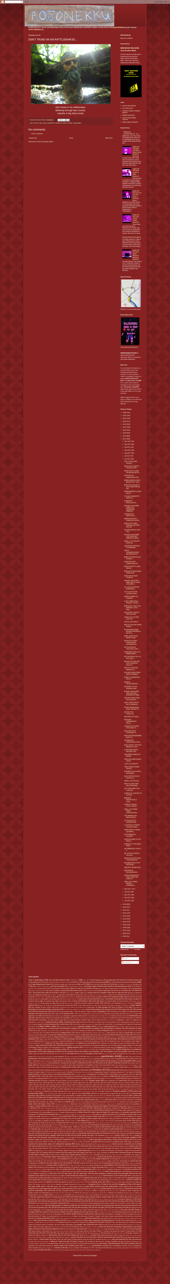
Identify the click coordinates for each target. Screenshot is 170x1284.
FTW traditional (132, 1053)
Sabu (71, 1161)
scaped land (134, 1161)
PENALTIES (138, 1129)
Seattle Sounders (81, 1165)
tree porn (95, 1225)
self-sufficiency (134, 1165)
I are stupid (129, 1072)
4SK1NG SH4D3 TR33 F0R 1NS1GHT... (132, 698)
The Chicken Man (121, 1197)
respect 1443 (59, 1152)
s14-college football (99, 1159)
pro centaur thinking (81, 1139)
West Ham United (53, 1237)
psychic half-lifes (42, 1141)
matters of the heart (109, 1106)
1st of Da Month (72, 982)
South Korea (94, 1179)
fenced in (34, 1047)
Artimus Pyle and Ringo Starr (117, 995)
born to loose (47, 1007)
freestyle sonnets (92, 1054)
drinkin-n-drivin (46, 1037)
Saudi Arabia (123, 1161)
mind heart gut (63, 1110)
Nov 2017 (127, 444)
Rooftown (83, 1157)
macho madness (134, 1102)
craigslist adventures (86, 1024)
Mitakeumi (89, 1110)
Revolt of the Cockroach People (120, 1152)
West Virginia (65, 1237)
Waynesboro (53, 1235)
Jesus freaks (135, 1080)
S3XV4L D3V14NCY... (131, 622)
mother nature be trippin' (99, 1112)
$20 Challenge (96, 980)
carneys (85, 1013)
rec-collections (136, 1148)
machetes (123, 1102)
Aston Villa (40, 997)
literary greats (122, 1097)
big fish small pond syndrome (84, 1003)
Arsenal (78, 995)
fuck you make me (40, 1056)
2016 (125, 904)
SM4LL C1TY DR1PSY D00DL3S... (132, 542)
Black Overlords (128, 1003)
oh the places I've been (98, 1125)
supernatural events (131, 1188)
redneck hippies (63, 1150)
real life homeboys (42, 1148)
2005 (125, 936)
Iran (70, 1080)
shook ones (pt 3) (55, 1171)
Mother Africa (83, 1112)
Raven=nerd (108, 1146)
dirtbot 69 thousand (52, 1032)
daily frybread (109, 1026)
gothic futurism (100, 1061)
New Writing (82, 1121)
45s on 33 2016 (108, 984)
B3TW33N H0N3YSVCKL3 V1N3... (130, 799)
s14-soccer (49, 1161)
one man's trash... (67, 1127)
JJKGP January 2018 (68, 1085)
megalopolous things (136, 1106)
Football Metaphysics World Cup (53, 1051)
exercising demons (69, 1043)
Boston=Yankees (60, 1007)
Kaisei (132, 1089)
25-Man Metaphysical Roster (40, 984)
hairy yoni (39, 1065)
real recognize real (80, 1148)
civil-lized (31, 1020)
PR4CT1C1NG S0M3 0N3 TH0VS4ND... (131, 784)
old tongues (55, 1127)
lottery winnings (40, 1102)
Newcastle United (120, 1120)
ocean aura (83, 1125)
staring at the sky (98, 1182)
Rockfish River (99, 1154)
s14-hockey (123, 1159)
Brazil (113, 1007)
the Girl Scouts (74, 1203)
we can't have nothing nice (70, 1235)
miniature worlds (77, 1110)
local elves (108, 1100)
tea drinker (68, 1195)
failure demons (131, 1043)
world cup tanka (129, 1243)
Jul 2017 (127, 456)
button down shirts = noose (70, 1011)
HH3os (136, 1067)
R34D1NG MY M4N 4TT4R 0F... (131, 577)
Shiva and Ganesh (33, 1171)
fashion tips (64, 1045)
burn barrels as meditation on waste (74, 1009)
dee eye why (36, 1030)
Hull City (89, 1072)
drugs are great (59, 1037)
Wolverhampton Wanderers (38, 1243)
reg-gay (72, 1150)
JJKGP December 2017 (114, 1082)
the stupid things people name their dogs (124, 1212)
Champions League (69, 1015)
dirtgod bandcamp (128, 115)
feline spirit (138, 1045)
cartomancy (107, 1013)
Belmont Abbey (111, 1001)
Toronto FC (52, 1222)
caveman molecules (119, 1013)
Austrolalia (56, 997)
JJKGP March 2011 (55, 1087)
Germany (60, 1058)
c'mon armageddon (99, 1011)
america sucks (78, 990)
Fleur (29, 1049)
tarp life (40, 1195)
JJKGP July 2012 (110, 1085)
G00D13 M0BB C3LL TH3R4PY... (131, 597)
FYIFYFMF (82, 1056)
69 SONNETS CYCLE (123, 984)
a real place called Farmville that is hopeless (99, 986)
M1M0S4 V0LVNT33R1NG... (131, 683)
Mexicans (124, 1108)
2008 (125, 927)
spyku (71, 1182)
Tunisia (138, 1224)
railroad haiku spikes (45, 1144)
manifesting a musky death (106, 1104)
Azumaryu (71, 997)
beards (102, 999)
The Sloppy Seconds (104, 1212)
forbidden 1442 (98, 1051)
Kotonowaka (77, 1091)
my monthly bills (65, 1116)
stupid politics (77, 123)
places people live (96, 1133)
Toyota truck (93, 1222)
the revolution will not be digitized (68, 1212)
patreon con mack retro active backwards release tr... (132, 663)
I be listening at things (45, 1074)
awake (63, 997)
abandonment (122, 986)
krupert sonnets (105, 1091)
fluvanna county (60, 1049)
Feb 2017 (127, 898)
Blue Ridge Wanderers (86, 1005)
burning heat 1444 (45, 1011)
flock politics (38, 1049)
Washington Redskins (132, 1233)
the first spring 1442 (122, 1201)
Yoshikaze (85, 1247)
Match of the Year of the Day (72, 1106)
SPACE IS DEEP (132, 1180)
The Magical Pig (48, 1210)
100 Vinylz (120, 980)
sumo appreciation (45, 1188)
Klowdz (69, 1091)
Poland (131, 1135)
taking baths (129, 1192)
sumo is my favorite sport (64, 1188)
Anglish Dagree (79, 992)
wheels (73, 1237)
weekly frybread (106, 1235)
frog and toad (107, 1053)
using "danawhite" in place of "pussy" (115, 1229)
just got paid (107, 1089)
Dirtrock (78, 1032)
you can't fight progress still (120, 1247)
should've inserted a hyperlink (85, 1171)
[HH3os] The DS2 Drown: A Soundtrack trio (132, 859)
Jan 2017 (127, 901)
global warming (99, 1058)
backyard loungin (118, 997)
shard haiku (88, 1169)
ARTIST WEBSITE (34, 29)
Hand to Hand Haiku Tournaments (73, 1065)
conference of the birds (86, 1022)
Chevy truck (122, 1015)
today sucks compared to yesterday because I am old (102, 1220)
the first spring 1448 (41, 1203)
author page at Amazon (130, 122)
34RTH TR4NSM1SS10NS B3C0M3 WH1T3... (131, 552)
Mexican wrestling (111, 1108)
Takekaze (120, 1192)
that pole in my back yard (53, 1197)
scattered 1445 (96, 1163)
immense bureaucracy (132, 1076)
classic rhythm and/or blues (58, 1020)
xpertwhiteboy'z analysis (100, 1245)
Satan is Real (112, 1161)
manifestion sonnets (123, 1104)
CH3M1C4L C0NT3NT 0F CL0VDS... (133, 794)
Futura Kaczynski (72, 1056)
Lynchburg (87, 1102)
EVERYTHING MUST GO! (36, 1043)
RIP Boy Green (54, 1154)
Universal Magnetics (52, 1229)
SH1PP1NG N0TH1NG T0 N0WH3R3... (132, 546)
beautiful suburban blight (35, 1001)
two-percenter (55, 1227)
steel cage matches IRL (125, 1182)
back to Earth (102, 997)
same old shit (81, 1161)
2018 (125, 436)
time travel (44, 1220)
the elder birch (90, 1199)
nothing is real (137, 1123)
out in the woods (46, 1129)
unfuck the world (104, 1227)
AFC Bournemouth (53, 988)
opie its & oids (137, 1127)
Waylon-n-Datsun (41, 1235)
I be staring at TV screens (95, 1074)
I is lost (111, 1074)
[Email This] (59, 120)
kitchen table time (58, 1091)
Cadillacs (124, 1011)
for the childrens (82, 1051)
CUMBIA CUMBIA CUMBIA (47, 1026)
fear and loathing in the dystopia (88, 1045)
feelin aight (117, 1045)
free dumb (70, 1054)
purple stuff (96, 1142)
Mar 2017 (127, 895)
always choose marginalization (132, 988)
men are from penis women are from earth (69, 1108)
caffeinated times (134, 1011)
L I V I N (46, 1093)
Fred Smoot (61, 1053)
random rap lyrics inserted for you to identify (127, 1144)
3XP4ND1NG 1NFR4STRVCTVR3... (132, 741)
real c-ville (31, 1148)
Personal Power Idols (116, 1131)
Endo (29, 1041)
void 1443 (39, 1233)
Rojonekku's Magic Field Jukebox (54, 1157)
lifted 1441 (31, 1097)
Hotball (70, 1072)
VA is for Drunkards (135, 1229)
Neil (31, 1120)
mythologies (56, 1118)
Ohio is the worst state (116, 1125)
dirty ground (86, 1032)
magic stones (32, 1104)
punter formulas (72, 1141)
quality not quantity (133, 1141)
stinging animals (40, 1184)
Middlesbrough (135, 1108)
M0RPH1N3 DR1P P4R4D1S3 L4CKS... (132, 519)
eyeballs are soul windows (87, 1043)
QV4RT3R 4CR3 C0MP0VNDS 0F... (131, 562)
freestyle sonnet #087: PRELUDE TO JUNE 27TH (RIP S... (132, 582)
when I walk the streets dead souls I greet (106, 1237)
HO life (68, 1070)
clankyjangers (42, 1020)
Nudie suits (34, 1125)
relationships (82, 1150)
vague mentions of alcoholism (40, 1231)
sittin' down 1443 (85, 1173)
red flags (35, 1150)
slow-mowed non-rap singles (55, 1175)
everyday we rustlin (98, 1041)
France (137, 1051)
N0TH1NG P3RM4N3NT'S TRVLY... (130, 721)
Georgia (52, 1058)
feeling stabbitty (127, 1045)
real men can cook (66, 1148)
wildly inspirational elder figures (39, 1241)
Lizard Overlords (89, 1100)
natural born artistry (107, 1118)
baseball (36, 999)
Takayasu (111, 1192)
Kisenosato (47, 1091)
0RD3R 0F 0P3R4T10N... (132, 867)
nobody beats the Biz (102, 1123)
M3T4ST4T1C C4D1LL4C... (129, 713)
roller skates (74, 1157)
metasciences (97, 1108)
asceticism (31, 997)
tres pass (105, 1224)
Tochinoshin (77, 1220)
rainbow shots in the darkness (85, 1144)
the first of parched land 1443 (78, 1201)
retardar (104, 1152)
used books (80, 1229)
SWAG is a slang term (99, 1190)
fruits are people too (119, 1053)
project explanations (96, 1139)
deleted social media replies (51, 1030)
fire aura (110, 1047)
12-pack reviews (133, 980)
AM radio (49, 990)
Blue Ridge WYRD (100, 1005)
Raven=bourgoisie (73, 1146)
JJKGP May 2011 (97, 1087)
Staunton (113, 1182)
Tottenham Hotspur (63, 1222)
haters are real (116, 1065)
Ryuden (139, 1157)
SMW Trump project (133, 1175)
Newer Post (33, 138)
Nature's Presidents (122, 1118)
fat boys (74, 1045)
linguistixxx (108, 1097)
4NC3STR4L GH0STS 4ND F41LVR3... (131, 613)
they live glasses (129, 1214)
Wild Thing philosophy (135, 1239)
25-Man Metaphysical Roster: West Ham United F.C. (131, 877)
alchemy (89, 988)
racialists (31, 1144)
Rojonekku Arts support (132, 1154)
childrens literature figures (43, 1017)
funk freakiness (59, 1056)
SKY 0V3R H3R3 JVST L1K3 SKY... (132, 789)
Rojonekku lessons (34, 1157)
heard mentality (84, 1067)
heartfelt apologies (107, 1067)
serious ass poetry (98, 1167)
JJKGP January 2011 (51, 1085)
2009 (125, 925)
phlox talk (31, 1133)
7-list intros (135, 984)
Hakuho (47, 1065)
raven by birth (36, 1146)
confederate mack (70, 1022)
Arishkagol (70, 995)
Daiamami (99, 1026)
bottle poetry (91, 1007)
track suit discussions (119, 1222)
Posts (125, 958)
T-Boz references (66, 1192)
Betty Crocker (69, 1003)
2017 (125, 439)
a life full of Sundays (57, 986)
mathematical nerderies (91, 1106)
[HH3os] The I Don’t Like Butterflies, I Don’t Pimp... (132, 607)
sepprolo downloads (64, 1167)
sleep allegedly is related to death (105, 1173)
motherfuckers (115, 1112)
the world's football (70, 1214)
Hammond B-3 (57, 1065)
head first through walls (51, 1067)
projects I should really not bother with (119, 1139)
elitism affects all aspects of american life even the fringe (97, 1039)
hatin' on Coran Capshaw (130, 1065)
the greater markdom (108, 1203)
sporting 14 (50, 1182)
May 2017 (128, 889)
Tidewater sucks (135, 1218)
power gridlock (131, 1137)
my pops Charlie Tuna (93, 1116)
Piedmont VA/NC (71, 1133)
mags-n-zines (46, 1104)
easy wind (113, 1037)
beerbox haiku (66, 1001)
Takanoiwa (94, 1192)
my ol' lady (78, 1116)
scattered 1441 (44, 1163)
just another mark (95, 1089)
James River (123, 1080)
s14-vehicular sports (62, 1161)
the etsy (112, 1199)
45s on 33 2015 (95, 984)
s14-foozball (113, 1159)
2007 (125, 930)
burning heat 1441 (111, 1009)
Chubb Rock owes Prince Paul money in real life (124, 1017)
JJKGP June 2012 (40, 1087)
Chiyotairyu (104, 1017)
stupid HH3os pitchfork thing (95, 1186)
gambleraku (51, 123)
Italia (82, 1080)
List (114, 1097)
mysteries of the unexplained (124, 1116)
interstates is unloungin (48, 1080)
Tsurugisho (130, 1224)
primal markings (48, 1139)
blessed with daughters (45, 1005)
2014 (125, 910)
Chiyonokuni (85, 1017)
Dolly (120, 1032)
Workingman (116, 1243)
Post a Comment (37, 134)
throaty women (103, 1218)
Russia (118, 1157)
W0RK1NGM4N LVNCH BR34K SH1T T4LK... (132, 481)
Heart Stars (95, 1067)
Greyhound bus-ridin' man (86, 1063)
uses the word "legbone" (94, 1229)
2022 (125, 424)
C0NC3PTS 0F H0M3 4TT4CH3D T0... (131, 727)
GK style (89, 1058)
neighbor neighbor (136, 1118)
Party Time (98, 1129)
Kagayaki (125, 1089)
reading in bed (133, 1146)
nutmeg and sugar (46, 1125)
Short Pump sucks (68, 1171)
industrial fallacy (86, 1078)
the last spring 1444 (118, 1207)
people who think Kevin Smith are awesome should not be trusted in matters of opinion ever (58, 1131)
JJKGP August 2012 (79, 1082)
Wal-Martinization (106, 1233)
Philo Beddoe (136, 1131)
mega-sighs (122, 1106)
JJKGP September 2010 (66, 1089)
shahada (78, 1169)
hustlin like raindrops (116, 1072)
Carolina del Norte (96, 1013)
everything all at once (113, 1041)
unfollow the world (91, 1227)
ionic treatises (62, 1080)
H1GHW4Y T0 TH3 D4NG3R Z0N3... (131, 687)
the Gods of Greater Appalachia (90, 1203)
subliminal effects (128, 1186)
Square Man (79, 1182)
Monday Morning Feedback (131, 237)
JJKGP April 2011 (48, 1082)
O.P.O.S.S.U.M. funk (72, 1125)
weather (94, 1235)
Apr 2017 (127, 892)
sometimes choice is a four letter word (112, 1177)
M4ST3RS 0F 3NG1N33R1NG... (131, 871)
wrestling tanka (73, 1245)
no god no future (86, 1123)
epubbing (55, 1041)
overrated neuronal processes (75, 1129)
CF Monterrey (57, 1015)
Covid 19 (75, 1024)
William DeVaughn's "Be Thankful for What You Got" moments (91, 1241)
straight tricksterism (70, 1184)
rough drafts (92, 1157)
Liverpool (37, 1099)
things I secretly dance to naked (83, 1216)
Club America (109, 1020)
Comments (127, 962)
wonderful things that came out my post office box (63, 1243)
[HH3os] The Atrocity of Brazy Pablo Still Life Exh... (132, 486)
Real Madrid (55, 1148)
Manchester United (89, 1104)
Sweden (122, 1190)
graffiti (128, 1061)
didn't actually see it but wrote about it (124, 1030)
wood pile (85, 1243)
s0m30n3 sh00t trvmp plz (37, 1159)
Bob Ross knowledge (114, 1005)
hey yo (129, 1067)
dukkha (70, 1037)
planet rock (109, 1133)
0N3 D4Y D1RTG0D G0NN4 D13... (131, 668)
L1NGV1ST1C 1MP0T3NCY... (130, 515)
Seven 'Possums (35, 1169)
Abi (132, 986)
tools (37, 1222)
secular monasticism (95, 1165)
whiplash (35, 1239)
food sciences (107, 1049)
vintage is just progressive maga (114, 1231)
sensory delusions (50, 1167)
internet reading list (133, 1078)
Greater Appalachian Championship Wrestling (61, 1063)
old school (45, 1127)
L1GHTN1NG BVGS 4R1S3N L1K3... (131, 750)
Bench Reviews (124, 1001)
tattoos (46, 1195)
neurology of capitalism (42, 1120)
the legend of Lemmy (135, 1207)
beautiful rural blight (133, 999)
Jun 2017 (127, 459)
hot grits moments (60, 1072)
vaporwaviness (57, 1231)
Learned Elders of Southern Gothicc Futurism (79, 1095)
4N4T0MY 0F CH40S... (132, 717)
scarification (32, 1163)
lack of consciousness (101, 1093)
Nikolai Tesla (44, 1123)
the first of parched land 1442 (55, 1201)
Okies (127, 1125)
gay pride (125, 1056)
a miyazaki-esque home (75, 986)
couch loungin (37, 1024)
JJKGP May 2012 (111, 1087)
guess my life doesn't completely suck (111, 1063)
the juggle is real (38, 1205)
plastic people (82, 1135)
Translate (137, 949)
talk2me (137, 1192)
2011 (125, 919)
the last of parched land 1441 (85, 1205)
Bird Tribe (100, 1003)
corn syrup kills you (111, 1022)
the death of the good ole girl (48, 1199)
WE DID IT (86, 1235)
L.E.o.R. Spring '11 (72, 1093)
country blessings (50, 1024)
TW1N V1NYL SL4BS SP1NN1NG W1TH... (132, 472)
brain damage (103, 1007)
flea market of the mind (133, 1047)
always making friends (37, 990)
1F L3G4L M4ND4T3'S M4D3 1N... (132, 497)
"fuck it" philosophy (35, 980)
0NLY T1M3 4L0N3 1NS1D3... (130, 462)
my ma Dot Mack (52, 1116)
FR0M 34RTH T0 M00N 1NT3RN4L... (132, 830)
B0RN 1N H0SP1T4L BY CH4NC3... (132, 558)
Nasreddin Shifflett (79, 1118)
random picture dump (103, 1144)
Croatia (128, 1024)
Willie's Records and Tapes (122, 1241)
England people (38, 1041)
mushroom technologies (47, 1114)
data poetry (31, 1028)
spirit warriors (38, 1182)
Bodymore (126, 1005)
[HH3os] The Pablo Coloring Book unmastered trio (130, 642)
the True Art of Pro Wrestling (52, 1214)
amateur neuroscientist (62, 990)
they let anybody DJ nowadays (111, 1214)
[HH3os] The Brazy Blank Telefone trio (132, 572)
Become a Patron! (126, 38)
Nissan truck (62, 1123)
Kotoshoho (87, 1091)
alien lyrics (99, 988)
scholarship (108, 1163)
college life (135, 1020)
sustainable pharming (83, 1190)
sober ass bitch (68, 1177)
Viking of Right (96, 1231)
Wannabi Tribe (118, 1233)
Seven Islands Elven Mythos (51, 1169)
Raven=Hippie (97, 1146)
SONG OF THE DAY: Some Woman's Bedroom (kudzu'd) (136, 254)
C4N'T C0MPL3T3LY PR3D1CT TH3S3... (131, 602)
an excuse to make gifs (102, 990)
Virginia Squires (131, 1231)
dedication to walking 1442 (94, 1028)
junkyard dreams (82, 1089)
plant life (132, 1133)
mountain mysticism (129, 1112)
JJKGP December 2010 (96, 1082)
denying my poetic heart (87, 1030)
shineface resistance (131, 1169)
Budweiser (127, 132)
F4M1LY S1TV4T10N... (132, 781)
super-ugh (118, 1188)
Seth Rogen (111, 1167)
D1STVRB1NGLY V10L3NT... (130, 835)
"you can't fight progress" (57, 980)
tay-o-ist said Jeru (58, 1195)
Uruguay (71, 1229)
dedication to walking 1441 (71, 1028)
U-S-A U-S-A (65, 1227)
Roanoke (89, 1154)
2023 (125, 421)
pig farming (82, 1133)
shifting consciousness (115, 1169)
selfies (30, 1167)
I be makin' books (79, 1074)
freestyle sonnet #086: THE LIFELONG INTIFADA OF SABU (131, 693)
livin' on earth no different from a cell (55, 1100)
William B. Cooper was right (60, 1241)
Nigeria (36, 1123)
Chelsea (113, 1015)
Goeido (42, 1061)
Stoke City (50, 1184)
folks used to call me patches (79, 1049)
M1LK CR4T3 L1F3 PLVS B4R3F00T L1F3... (132, 746)
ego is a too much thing (47, 1039)
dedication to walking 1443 (116, 1028)
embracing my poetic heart (129, 1039)
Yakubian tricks (60, 1248)
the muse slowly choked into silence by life (90, 1210)
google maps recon (79, 1061)
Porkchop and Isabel (83, 1137)
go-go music (110, 1058)
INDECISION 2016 (72, 1078)
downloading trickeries (73, 1035)
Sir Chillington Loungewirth (38, 1173)
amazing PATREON (117, 27)
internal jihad (119, 1078)
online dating (119, 1127)
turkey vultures (33, 1227)
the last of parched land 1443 (132, 1205)
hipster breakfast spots (47, 1070)
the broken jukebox (88, 1197)
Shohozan (44, 1171)
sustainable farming (68, 1190)
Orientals (34, 1129)
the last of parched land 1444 (41, 1207)
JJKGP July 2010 (83, 1085)
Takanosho (103, 1192)
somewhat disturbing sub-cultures (50, 1179)
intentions (110, 1078)
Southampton (105, 1179)
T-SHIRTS (76, 1192)
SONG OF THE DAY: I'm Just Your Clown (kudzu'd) (137, 194)
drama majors (97, 1035)
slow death (124, 1173)
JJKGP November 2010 (126, 1087)
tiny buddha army (57, 1220)
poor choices (60, 1137)
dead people (54, 1028)
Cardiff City (77, 1013)
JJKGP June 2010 (125, 1085)
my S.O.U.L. (109, 1116)
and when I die (57, 993)
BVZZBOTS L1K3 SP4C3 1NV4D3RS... (132, 772)
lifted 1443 (53, 1097)
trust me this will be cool (117, 1224)
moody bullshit (46, 1112)
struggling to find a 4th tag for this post (101, 1184)
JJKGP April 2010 (33, 1082)
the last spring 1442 (85, 1207)
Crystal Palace (137, 1024)
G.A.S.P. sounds (94, 1056)
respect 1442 (47, 1152)
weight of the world (130, 1235)
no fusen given (74, 1123)
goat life (119, 1059)
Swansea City (113, 1190)
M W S (115, 1102)
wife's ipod (107, 1239)
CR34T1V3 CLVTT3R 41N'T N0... (131, 618)
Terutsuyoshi (138, 1195)
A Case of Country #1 (42, 986)
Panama (90, 1129)
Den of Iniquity (65, 1030)
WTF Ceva (86, 1245)
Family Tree (52, 1045)
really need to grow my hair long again (99, 1148)
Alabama (80, 988)
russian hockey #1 (128, 1157)
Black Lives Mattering (114, 1003)
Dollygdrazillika (128, 1032)
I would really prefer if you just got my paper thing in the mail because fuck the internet (67, 1076)
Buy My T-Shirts (85, 1011)
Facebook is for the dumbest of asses (112, 1043)
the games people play (58, 1203)
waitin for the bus (82, 1233)
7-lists (30, 986)
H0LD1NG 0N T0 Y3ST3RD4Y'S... (130, 732)
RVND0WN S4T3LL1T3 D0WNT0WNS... (132, 653)
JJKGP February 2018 (35, 1085)
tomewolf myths (129, 1220)
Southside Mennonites (117, 1179)
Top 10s (44, 1222)
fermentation (55, 1047)
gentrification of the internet (37, 1059)
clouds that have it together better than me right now (86, 1020)
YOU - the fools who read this (100, 1247)
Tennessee (105, 1195)
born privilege (36, 1007)
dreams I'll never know (126, 1035)
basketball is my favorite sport (50, 999)
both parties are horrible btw (76, 1007)
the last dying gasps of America (57, 1205)
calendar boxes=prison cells (38, 1014)
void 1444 (49, 1233)
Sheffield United (100, 1169)
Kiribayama (38, 1091)
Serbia (75, 1167)
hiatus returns (32, 1070)
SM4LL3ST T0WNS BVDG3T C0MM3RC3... (130, 883)
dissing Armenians (99, 1032)
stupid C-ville (45, 1186)
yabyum (50, 1247)
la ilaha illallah (85, 1093)
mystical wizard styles (43, 1118)
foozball (70, 1051)
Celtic (130, 1013)
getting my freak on (72, 1058)
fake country (43, 123)
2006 (125, 933)
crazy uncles (109, 1024)
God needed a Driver (132, 1058)
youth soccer (79, 1250)
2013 (125, 913)
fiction (63, 1047)
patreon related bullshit (111, 1129)
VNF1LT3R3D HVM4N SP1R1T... (131, 767)
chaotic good (81, 1015)
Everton (86, 1041)
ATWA (48, 997)
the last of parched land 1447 (65, 1207)
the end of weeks (102, 1199)
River (63, 1155)
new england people (58, 1120)
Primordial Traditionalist (63, 1139)
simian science (110, 1171)
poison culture (120, 1135)
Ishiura (76, 1080)
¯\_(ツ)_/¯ (74, 980)
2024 (125, 418)
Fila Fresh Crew (87, 1047)
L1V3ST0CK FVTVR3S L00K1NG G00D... (132, 826)
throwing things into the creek (119, 1218)
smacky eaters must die (94, 1175)
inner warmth (101, 1078)
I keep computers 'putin (125, 1074)
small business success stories (113, 1176)
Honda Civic (127, 1070)
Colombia (31, 1022)
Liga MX (62, 1097)
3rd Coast (72, 984)
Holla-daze (84, 1070)
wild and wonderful (118, 1239)
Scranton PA (40, 1165)
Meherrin (33, 1108)
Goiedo (49, 1061)
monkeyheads (34, 1112)
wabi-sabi (59, 1233)
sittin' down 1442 (70, 1173)
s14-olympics (133, 1159)
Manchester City (76, 1104)
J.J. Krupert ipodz (93, 1080)
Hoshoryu (50, 1072)
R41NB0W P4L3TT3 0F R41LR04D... (132, 863)
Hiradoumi (60, 1070)
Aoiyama (130, 992)
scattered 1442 (58, 1163)
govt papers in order (116, 1061)
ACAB (138, 986)
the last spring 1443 (102, 1207)
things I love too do (65, 1216)
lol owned (119, 1099)
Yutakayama (89, 1250)
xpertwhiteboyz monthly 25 (120, 1245)
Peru (127, 1131)
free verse (80, 1053)
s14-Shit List (39, 1161)
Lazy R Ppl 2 (125, 1093)
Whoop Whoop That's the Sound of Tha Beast (87, 1239)
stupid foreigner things (75, 1186)
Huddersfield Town (79, 1072)
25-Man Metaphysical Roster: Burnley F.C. (132, 708)
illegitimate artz (115, 1076)
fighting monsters (73, 1047)
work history (103, 1243)
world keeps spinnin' (44, 1245)
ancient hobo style (42, 993)
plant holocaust (121, 1133)
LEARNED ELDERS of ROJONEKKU (50, 1095)
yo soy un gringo (74, 1247)
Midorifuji (30, 1110)
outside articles (58, 1129)
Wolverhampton (137, 1241)
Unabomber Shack (77, 1227)
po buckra (110, 1135)
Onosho (128, 1127)
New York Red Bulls (107, 1120)
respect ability (96, 1152)
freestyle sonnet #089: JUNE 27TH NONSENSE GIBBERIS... (131, 508)
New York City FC (94, 1120)
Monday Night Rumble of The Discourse (129, 1110)
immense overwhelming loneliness (38, 1078)
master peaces (55, 1106)
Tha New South (35, 1197)
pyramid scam (118, 1142)
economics (122, 1037)
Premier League (33, 1139)
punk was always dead (58, 1141)
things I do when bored (49, 1216)
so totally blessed (56, 1177)
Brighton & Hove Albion (125, 1007)
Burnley (57, 1011)
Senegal (39, 1167)
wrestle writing (59, 1245)
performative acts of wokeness (98, 1131)
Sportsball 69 (62, 1182)
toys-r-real (104, 1222)
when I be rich (84, 1237)
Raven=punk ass (120, 1146)
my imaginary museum (125, 1114)
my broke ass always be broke (103, 1114)
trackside (132, 1222)
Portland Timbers (98, 1137)
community (40, 1022)
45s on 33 (81, 984)
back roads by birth (89, 997)
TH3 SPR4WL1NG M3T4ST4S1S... (130, 816)
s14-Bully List (85, 1159)
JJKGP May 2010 (83, 1087)
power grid (116, 1137)
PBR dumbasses (127, 1129)
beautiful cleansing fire (115, 999)
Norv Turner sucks (115, 1123)
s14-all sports (51, 1159)
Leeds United (99, 1095)
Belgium (102, 1001)
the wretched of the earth (89, 1214)
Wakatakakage (94, 1233)
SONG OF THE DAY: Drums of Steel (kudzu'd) (136, 172)
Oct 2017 (127, 447)
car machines (65, 1014)
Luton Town (77, 1102)
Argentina (61, 995)
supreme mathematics (35, 1190)
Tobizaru (69, 1220)
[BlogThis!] (61, 120)
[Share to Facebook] (66, 120)
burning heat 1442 (126, 1009)
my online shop (127, 108)
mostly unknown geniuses (68, 1112)
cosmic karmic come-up (127, 1022)
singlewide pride (137, 1171)
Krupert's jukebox (120, 1091)
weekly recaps (117, 1235)
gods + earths (32, 1061)
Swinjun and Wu (33, 1192)
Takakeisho (85, 1192)
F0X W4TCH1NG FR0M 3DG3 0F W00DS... (132, 673)
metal (87, 1108)
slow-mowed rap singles (75, 1176)
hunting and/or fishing (100, 1072)
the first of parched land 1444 (102, 1201)
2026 (125, 412)
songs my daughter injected (72, 1179)
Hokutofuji (75, 1070)
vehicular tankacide (68, 1231)
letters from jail (121, 1095)
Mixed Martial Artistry (102, 1110)
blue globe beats (59, 1005)
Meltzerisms (50, 1108)
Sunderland (94, 1188)
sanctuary (90, 1161)
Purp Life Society (84, 1141)
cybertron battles (84, 1026)
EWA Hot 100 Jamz (52, 1043)
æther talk (42, 988)
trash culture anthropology (65, 1224)
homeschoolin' (115, 1070)
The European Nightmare (124, 1199)
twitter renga (44, 1227)
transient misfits (40, 1224)
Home (71, 138)
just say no (117, 1089)
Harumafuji (105, 1065)
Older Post (108, 138)
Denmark (75, 1030)
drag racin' (86, 1035)
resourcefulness (137, 1150)
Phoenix (39, 1133)
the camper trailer (105, 1197)
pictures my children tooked (54, 1133)
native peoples (93, 1118)
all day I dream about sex (112, 988)
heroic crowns (119, 1067)
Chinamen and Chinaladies (62, 1017)
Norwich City (126, 1123)
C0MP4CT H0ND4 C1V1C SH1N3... (131, 805)
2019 (125, 433)
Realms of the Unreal (121, 1148)
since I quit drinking (124, 1171)
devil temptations (104, 1030)
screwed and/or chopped (55, 1165)
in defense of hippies (58, 1078)
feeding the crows (105, 1045)
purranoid (107, 1141)
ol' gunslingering (137, 1125)
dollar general (111, 1032)
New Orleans (71, 1120)
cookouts (99, 1022)
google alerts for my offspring (62, 1061)
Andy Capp (69, 992)
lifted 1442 (42, 1097)
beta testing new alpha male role (51, 1003)
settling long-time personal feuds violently (129, 1167)
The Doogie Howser (77, 1199)
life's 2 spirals (133, 1095)
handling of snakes (61, 123)
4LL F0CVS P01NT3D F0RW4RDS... (131, 588)
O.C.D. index (58, 1125)
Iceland (98, 1076)
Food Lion (94, 1049)
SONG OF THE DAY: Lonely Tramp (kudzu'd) (136, 218)
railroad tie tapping (63, 1144)
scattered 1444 (84, 1163)
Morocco (55, 1112)
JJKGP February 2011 (132, 1082)
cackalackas (114, 1011)
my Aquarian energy (85, 1114)
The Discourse (63, 1199)
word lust (93, 1243)
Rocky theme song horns (115, 1154)
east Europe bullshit (102, 1037)
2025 (125, 415)
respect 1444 (72, 1152)
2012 (125, 916)
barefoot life (131, 997)
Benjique (134, 1001)
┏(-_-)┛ (86, 980)
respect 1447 (84, 1152)
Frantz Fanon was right (35, 1053)
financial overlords (99, 1047)
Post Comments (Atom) (45, 142)
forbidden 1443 (112, 1051)
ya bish (43, 1247)
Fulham (50, 1056)
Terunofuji (129, 1195)
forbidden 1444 (126, 1051)
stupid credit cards (60, 1186)
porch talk (71, 1137)
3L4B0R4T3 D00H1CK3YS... (130, 502)
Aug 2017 (127, 453)
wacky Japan (69, 1233)
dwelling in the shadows (83, 1037)
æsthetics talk (32, 988)
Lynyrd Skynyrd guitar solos (101, 1102)
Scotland (130, 1163)
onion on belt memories (103, 1127)
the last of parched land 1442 (108, 1205)
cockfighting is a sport (123, 1020)
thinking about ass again (62, 1218)
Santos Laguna (100, 1161)
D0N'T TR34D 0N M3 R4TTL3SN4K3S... (131, 703)
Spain (30, 1182)
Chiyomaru (76, 1017)
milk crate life (51, 1110)
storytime (58, 1184)
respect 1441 (34, 1152)
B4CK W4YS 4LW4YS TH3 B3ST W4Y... (131, 467)
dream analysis (110, 1035)
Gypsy (30, 1065)
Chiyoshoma (94, 1017)
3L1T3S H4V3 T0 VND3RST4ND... (130, 821)
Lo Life (100, 1099)
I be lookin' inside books (62, 1074)
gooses (90, 1061)
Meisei (42, 1108)
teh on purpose (94, 1195)
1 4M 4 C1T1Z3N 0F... (131, 764)
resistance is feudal (123, 1150)
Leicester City (110, 1095)
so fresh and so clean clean (37, 1178)
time (35, 1220)
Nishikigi (53, 1123)
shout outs (99, 1171)
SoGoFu (78, 1177)
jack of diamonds (110, 1080)
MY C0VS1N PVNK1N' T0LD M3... (132, 854)
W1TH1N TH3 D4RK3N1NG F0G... (132, 476)
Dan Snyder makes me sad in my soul (128, 1026)
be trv (75, 999)
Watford (30, 1235)
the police (124, 1210)
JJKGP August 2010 (63, 1082)
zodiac (97, 1250)
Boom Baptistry (136, 1005)
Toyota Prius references (79, 1222)
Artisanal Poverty (135, 995)
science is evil (120, 1163)
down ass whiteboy (56, 1035)
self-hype (122, 1165)
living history (75, 1100)
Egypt (59, 1039)
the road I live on (88, 1212)
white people (44, 1239)
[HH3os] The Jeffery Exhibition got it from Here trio (132, 525)
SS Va (87, 1182)
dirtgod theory (66, 1033)
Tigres (30, 1220)
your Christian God (40, 1250)
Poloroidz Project (47, 1137)
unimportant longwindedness (124, 1227)
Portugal (107, 1137)
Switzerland (45, 1192)
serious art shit (84, 1167)
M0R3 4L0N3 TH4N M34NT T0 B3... (131, 637)
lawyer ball (114, 1093)
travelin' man (81, 1225)
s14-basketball (62, 1159)
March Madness (41, 1106)
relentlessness (94, 1150)
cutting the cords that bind (67, 1026)
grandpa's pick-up (40, 1063)
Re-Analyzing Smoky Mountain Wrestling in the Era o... (132, 631)
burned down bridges (94, 1009)
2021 (125, 427)
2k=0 (55, 984)
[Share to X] (63, 120)
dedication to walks (135, 1028)
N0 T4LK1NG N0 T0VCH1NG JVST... (131, 648)
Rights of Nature (39, 1155)
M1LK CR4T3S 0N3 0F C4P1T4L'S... (132, 777)
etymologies (78, 1041)
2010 (125, 922)
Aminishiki (89, 990)
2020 (125, 430)
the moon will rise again (65, 1210)
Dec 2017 (127, 441)
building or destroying (53, 1009)
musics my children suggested (67, 1114)
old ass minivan (35, 1127)
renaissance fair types (107, 1150)
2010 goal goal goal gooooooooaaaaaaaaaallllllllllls (127, 982)
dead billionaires (43, 1028)
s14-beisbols (75, 1159)
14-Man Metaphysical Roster (37, 982)
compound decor (51, 1022)
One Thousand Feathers (84, 1127)
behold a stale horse (89, 1001)
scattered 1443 (71, 1163)
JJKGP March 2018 (69, 1087)
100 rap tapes (108, 980)
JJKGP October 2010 (48, 1089)
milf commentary (40, 1110)
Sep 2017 (127, 450)
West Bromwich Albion (40, 1237)
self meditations (109, 1165)
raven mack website (129, 106)
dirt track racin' (38, 1032)
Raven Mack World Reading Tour (55, 1146)
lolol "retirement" (129, 1099)
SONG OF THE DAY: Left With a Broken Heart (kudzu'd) (137, 150)
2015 (125, 907)
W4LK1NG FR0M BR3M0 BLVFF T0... (132, 736)
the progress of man (46, 1212)
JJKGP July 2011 (97, 1085)
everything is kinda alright (131, 1041)
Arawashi (53, 995)
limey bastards (98, 1097)
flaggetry (120, 1047)
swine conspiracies (133, 1190)
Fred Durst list (49, 1053)
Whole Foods (56, 1239)
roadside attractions (75, 1155)
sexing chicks (67, 1169)
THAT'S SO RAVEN (72, 1197)
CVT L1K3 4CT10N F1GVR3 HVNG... (131, 592)
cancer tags (54, 1013)
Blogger (94, 1255)
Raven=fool (85, 1146)
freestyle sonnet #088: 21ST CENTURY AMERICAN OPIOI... (132, 536)
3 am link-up (62, 984)
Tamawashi (31, 1195)
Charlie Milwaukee (93, 1015)
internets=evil (32, 1080)
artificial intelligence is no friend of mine (94, 995)
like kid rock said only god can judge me (80, 1097)
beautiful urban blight (52, 1001)
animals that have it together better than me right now (106, 993)
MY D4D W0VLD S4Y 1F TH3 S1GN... (132, 657)
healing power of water (69, 1067)
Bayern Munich (67, 999)
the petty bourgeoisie (112, 1210)
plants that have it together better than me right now (55, 1135)
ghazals (82, 1058)
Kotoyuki (94, 1091)
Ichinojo (105, 1076)
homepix (70, 123)
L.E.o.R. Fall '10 (58, 1093)
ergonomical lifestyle (66, 1041)
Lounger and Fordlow (55, 1102)
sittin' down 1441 (55, 1173)
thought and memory (77, 1218)
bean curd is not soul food (87, 999)
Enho (48, 1041)
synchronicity (54, 1192)
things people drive (43, 1218)
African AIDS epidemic (68, 988)
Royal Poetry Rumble (105, 1157)
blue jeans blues (72, 1005)
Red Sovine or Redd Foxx (48, 1150)
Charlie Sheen (104, 1015)
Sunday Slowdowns (82, 1188)
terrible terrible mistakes (117, 1195)
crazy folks (98, 1024)
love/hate (67, 1102)
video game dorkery (83, 1231)
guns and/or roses (133, 1063)
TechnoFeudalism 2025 (81, 1195)
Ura (65, 1229)
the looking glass (36, 1210)
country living (63, 1024)
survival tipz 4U (52, 1190)
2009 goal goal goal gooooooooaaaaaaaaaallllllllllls (94, 982)
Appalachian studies (41, 995)
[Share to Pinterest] (68, 120)
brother (137, 1007)
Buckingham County (35, 1009)
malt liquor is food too (61, 1104)
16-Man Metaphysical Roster (56, 982)
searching (71, 1165)
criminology (119, 1024)
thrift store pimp (90, 1218)
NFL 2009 (132, 1121)
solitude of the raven (91, 1178)
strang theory (82, 1184)
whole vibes (67, 1239)
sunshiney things (105, 1188)
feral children (44, 1047)
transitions (51, 1224)
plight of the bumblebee (97, 1135)
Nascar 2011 (68, 1118)
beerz (75, 1001)
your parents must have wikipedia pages (62, 1250)
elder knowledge (69, 1039)
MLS (113, 1110)
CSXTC (33, 1026)
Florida (49, 1049)
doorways (45, 1035)
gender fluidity (136, 1056)
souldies (85, 1179)
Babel (78, 997)
